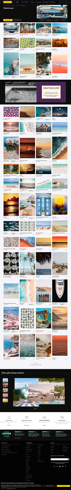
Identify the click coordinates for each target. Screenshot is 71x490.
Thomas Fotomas (55, 77)
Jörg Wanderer (38, 176)
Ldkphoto (5, 35)
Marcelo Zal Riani (55, 50)
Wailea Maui (22, 303)
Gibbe (37, 50)
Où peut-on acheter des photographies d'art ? (10, 452)
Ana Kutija (37, 277)
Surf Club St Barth (39, 233)
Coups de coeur (29, 451)
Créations (39, 459)
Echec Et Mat (38, 133)
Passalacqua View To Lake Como (10, 175)
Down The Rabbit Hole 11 (57, 133)
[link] (25, 2)
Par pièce (27, 478)
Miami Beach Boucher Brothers (10, 303)
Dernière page (38, 364)
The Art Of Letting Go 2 (40, 358)
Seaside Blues (22, 358)
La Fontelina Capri (39, 118)
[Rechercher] (4, 2)
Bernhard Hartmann (7, 50)
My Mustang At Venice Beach (9, 34)
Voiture (39, 447)
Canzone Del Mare (55, 276)
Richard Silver (54, 35)
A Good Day (38, 76)
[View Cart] (67, 2)
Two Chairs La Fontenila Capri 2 (26, 217)
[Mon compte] (61, 2)
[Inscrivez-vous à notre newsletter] (68, 459)
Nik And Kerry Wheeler (39, 35)
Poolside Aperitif (7, 118)
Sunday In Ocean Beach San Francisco (59, 233)
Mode (27, 452)
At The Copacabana (7, 276)
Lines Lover (54, 358)
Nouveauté (28, 447)
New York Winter (39, 175)
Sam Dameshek (38, 304)
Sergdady (5, 134)
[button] (5, 376)
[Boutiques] (14, 2)
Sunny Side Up (55, 303)
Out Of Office (22, 49)
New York (27, 470)
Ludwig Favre (22, 77)
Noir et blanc (28, 456)
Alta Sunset (54, 49)
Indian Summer (6, 133)
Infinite (53, 118)
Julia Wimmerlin (54, 134)
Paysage (27, 459)
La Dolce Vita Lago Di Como (9, 49)
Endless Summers (39, 303)
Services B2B (4, 454)
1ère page (32, 364)
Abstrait (39, 451)
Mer (38, 456)
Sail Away (38, 276)
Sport (27, 463)
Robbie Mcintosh (39, 134)
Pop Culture (28, 468)
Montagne (28, 466)
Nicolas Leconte (6, 218)
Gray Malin (21, 50)
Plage (39, 449)
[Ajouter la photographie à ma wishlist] (17, 35)
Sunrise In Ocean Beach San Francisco (27, 118)
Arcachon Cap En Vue (24, 34)
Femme (39, 452)
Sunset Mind (54, 76)
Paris (27, 473)
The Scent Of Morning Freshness (42, 217)
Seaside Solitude (23, 76)
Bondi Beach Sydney (56, 175)
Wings (21, 175)
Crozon (5, 217)
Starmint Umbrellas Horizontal (26, 233)
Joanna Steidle (54, 161)
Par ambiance (28, 480)
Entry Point (54, 160)
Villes (27, 454)
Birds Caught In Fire (23, 160)
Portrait (39, 454)
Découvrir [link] (35, 408)
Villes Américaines (41, 461)
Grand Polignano (7, 160)
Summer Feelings (7, 76)
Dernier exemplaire (29, 449)
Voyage (27, 461)
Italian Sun (54, 217)
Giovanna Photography (23, 277)
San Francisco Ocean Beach (41, 160)
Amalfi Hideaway (7, 358)
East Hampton (22, 133)
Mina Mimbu (54, 119)
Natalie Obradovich (39, 77)
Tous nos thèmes (29, 475)
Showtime (5, 233)
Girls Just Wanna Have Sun (41, 34)
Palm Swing (22, 276)
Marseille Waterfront (56, 34)
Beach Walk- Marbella (40, 49)
